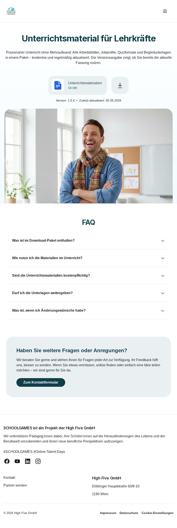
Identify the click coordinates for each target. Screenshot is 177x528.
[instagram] (38, 461)
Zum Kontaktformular (42, 382)
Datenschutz (129, 513)
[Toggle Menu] (166, 11)
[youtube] (17, 461)
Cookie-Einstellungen (158, 513)
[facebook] (6, 461)
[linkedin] (27, 461)
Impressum (108, 513)
